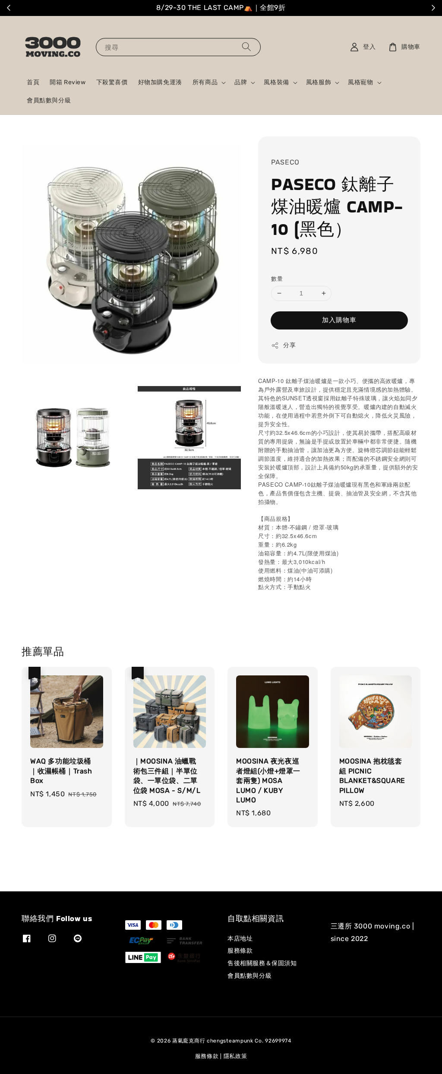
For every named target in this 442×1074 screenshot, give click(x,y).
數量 (277, 279)
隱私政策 (235, 1056)
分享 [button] (289, 345)
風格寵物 (360, 82)
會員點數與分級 (49, 100)
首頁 (33, 82)
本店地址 (240, 938)
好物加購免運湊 (160, 82)
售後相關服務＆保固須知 (262, 963)
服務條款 (240, 950)
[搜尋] (246, 46)
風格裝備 (276, 82)
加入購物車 (339, 320)
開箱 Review (67, 82)
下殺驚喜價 (112, 82)
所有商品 (205, 82)
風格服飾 (318, 82)
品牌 (240, 82)
